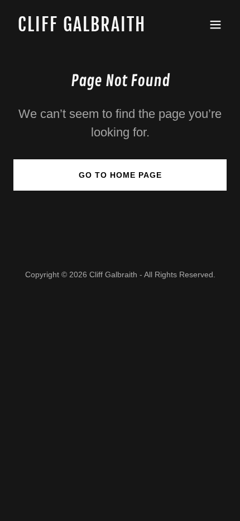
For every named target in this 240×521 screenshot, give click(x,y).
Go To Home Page (120, 174)
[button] (215, 24)
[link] (88, 28)
